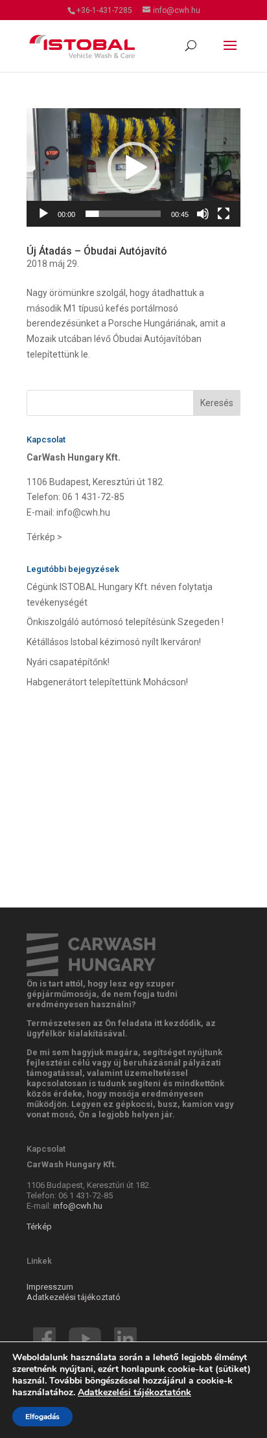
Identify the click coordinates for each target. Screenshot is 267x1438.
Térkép (39, 1226)
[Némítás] (202, 213)
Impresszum (50, 1287)
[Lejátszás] (43, 213)
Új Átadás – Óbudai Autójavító (97, 251)
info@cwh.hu (83, 512)
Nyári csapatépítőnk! (68, 662)
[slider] (123, 214)
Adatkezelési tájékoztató (74, 1297)
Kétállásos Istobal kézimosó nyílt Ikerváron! (114, 642)
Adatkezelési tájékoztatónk (134, 1392)
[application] (133, 167)
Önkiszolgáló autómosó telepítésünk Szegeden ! (125, 622)
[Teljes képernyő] (223, 213)
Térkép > (44, 537)
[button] (133, 168)
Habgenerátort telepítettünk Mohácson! (107, 682)
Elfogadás (42, 1416)
